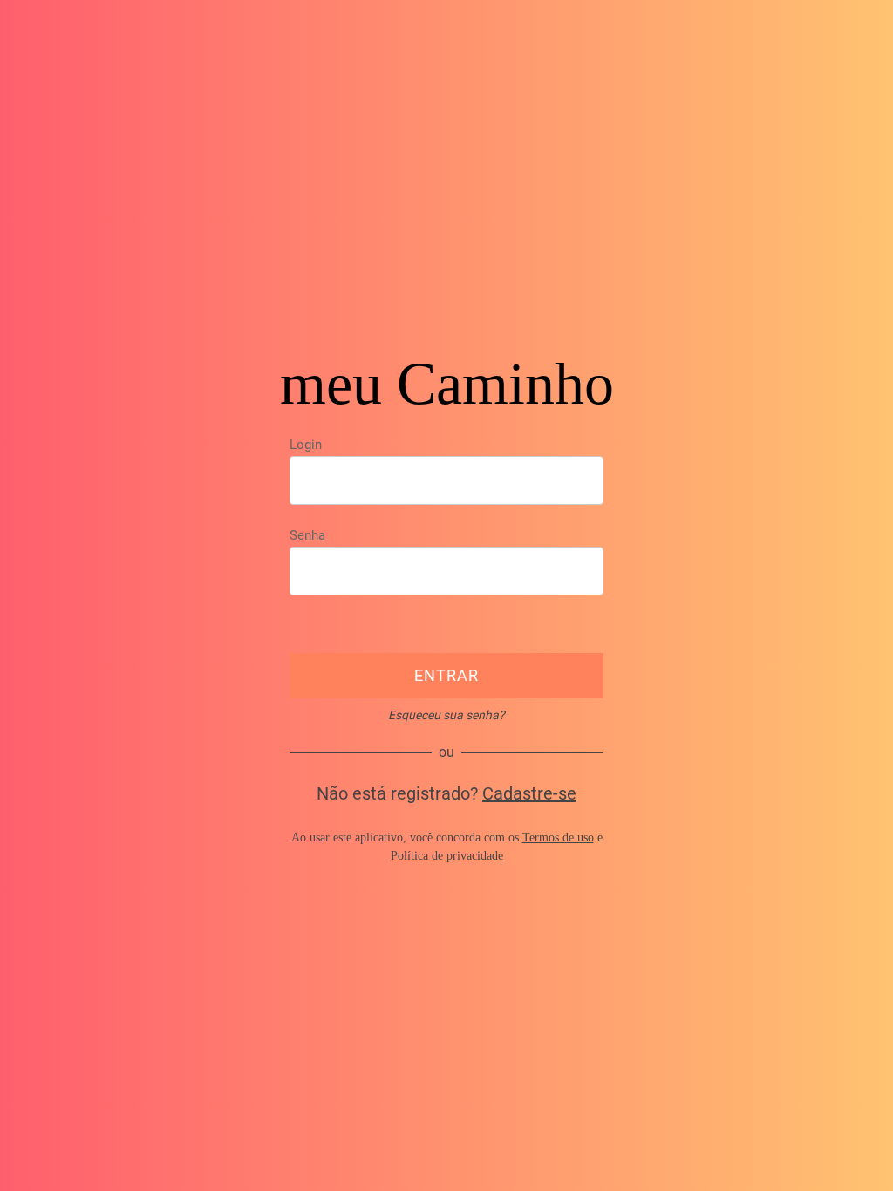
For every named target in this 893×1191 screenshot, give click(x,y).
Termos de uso (558, 837)
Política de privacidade (447, 855)
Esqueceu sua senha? (446, 715)
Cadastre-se (529, 793)
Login (306, 445)
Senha (307, 535)
